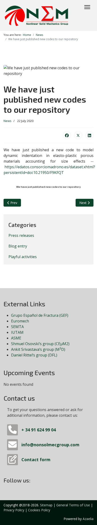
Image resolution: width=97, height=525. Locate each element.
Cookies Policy (39, 510)
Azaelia (88, 518)
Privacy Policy (14, 510)
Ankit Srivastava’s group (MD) (38, 349)
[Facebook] (67, 135)
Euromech (20, 321)
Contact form (35, 459)
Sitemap (46, 505)
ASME (16, 338)
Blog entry (17, 246)
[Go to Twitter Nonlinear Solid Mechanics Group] (34, 481)
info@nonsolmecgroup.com (50, 444)
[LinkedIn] (89, 135)
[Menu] (87, 7)
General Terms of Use (73, 505)
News (8, 121)
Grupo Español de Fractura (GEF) (39, 315)
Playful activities (22, 256)
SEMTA (17, 326)
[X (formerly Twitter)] (78, 135)
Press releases (21, 235)
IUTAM (17, 332)
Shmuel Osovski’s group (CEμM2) (40, 343)
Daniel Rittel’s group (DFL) (34, 355)
